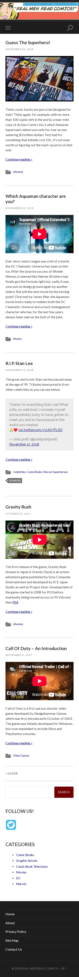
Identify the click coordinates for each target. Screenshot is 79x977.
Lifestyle (18, 172)
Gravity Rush (18, 506)
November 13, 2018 (19, 370)
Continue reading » (18, 159)
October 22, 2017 (18, 513)
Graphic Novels (26, 860)
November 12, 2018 (24, 444)
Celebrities (19, 472)
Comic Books (34, 472)
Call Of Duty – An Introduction (36, 648)
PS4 (15, 602)
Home (10, 914)
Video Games (21, 755)
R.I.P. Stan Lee (19, 363)
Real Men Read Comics (39, 968)
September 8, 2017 (18, 655)
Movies (17, 338)
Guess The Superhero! (27, 42)
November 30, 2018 (19, 49)
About (10, 923)
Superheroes (60, 472)
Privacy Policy (15, 931)
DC (18, 878)
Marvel (47, 472)
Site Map (12, 940)
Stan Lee (15, 480)
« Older (11, 773)
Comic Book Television (32, 866)
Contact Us (13, 949)
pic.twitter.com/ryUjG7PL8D (41, 430)
